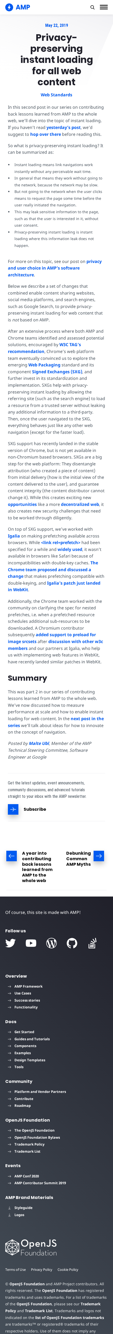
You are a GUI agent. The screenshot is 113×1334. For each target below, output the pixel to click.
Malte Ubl (39, 743)
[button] (92, 7)
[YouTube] (31, 943)
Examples (22, 1053)
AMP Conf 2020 (26, 1176)
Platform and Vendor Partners (40, 1091)
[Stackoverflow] (92, 943)
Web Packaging (44, 365)
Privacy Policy (41, 1269)
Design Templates (29, 1060)
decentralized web (80, 504)
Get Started (24, 1031)
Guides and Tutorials (32, 1039)
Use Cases (22, 993)
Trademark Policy (29, 1144)
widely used (70, 549)
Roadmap (22, 1105)
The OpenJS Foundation (34, 1130)
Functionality (26, 1007)
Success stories (27, 1000)
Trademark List (27, 1151)
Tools (18, 1066)
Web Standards (56, 95)
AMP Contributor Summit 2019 (40, 1183)
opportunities (22, 504)
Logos (19, 1214)
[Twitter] (10, 943)
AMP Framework (28, 986)
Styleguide (23, 1207)
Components (25, 1045)
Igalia (14, 536)
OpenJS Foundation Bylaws (37, 1137)
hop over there (45, 134)
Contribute (23, 1098)
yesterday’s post (64, 127)
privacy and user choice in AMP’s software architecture (55, 268)
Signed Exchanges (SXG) (57, 372)
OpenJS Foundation (27, 1283)
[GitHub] (72, 943)
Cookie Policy (68, 1269)
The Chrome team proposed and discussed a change (53, 569)
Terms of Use (15, 1269)
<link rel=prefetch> (60, 542)
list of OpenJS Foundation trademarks (69, 1317)
